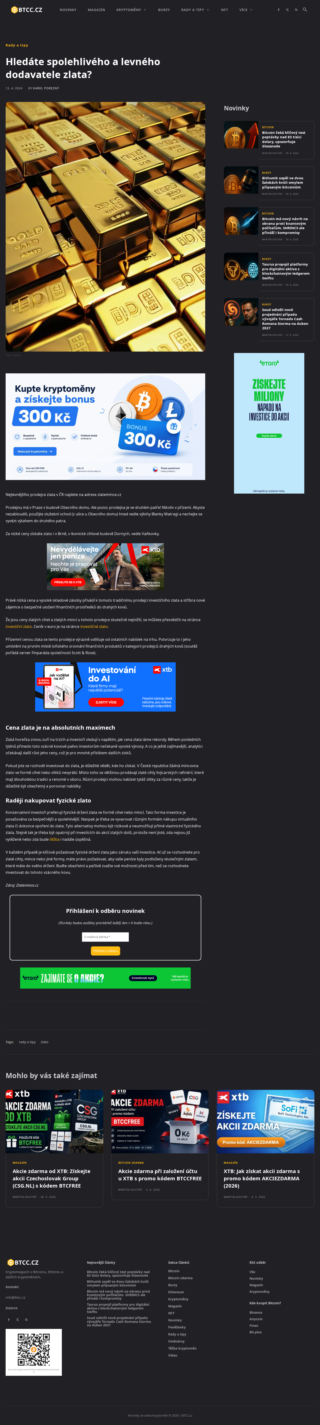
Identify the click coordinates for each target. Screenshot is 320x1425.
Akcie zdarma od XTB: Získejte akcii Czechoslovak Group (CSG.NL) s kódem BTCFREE (51, 1178)
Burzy (266, 173)
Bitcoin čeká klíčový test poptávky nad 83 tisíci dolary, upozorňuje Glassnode (283, 139)
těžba (55, 839)
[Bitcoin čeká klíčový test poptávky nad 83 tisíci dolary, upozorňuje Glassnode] (241, 134)
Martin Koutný (272, 153)
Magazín (20, 1162)
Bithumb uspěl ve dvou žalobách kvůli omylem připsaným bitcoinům (282, 182)
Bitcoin (268, 127)
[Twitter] (287, 10)
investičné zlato (94, 626)
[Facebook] (278, 10)
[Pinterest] (59, 1015)
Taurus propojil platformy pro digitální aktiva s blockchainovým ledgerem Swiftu (286, 271)
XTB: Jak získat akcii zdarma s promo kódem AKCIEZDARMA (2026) (262, 1178)
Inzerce (11, 1308)
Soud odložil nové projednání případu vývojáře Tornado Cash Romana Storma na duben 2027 (285, 318)
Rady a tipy (17, 45)
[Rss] (296, 10)
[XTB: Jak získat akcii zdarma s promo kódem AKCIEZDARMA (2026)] (265, 1121)
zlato (44, 1042)
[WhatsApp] (70, 1015)
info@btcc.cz (16, 1297)
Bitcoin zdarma (131, 1162)
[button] (305, 9)
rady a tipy (27, 1042)
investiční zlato (19, 626)
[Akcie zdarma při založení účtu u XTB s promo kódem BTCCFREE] (160, 1121)
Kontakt (12, 1287)
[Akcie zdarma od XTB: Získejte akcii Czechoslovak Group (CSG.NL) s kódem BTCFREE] (54, 1121)
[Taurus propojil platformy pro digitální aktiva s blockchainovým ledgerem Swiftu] (241, 266)
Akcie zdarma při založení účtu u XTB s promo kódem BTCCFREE (160, 1174)
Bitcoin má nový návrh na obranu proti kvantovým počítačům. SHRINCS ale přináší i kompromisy (285, 225)
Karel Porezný (46, 88)
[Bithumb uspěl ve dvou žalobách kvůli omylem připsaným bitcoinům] (241, 180)
